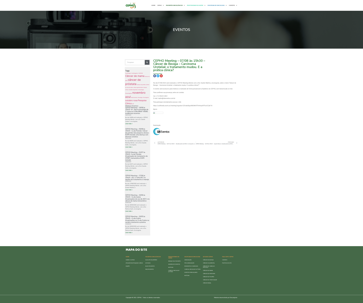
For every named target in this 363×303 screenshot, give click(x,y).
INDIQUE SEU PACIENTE (174, 261)
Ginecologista (128, 93)
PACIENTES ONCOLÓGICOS (153, 257)
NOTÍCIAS (170, 267)
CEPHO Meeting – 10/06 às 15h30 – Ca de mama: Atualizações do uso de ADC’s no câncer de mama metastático (137, 198)
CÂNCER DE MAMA (208, 270)
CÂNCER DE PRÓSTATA (209, 274)
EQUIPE (128, 266)
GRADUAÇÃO (188, 260)
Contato (232, 5)
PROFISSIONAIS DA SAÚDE (173, 257)
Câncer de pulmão (141, 84)
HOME (127, 257)
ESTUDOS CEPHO (208, 257)
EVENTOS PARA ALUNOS (190, 272)
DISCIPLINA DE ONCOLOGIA (192, 257)
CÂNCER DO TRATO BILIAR (210, 280)
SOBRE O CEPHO (130, 260)
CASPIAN (140, 73)
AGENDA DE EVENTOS (174, 264)
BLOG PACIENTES (150, 266)
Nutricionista (134, 97)
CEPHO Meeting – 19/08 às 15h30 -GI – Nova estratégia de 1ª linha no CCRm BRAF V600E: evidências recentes (136, 110)
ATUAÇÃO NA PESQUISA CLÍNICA (134, 263)
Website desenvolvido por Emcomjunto (225, 297)
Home (153, 5)
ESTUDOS (147, 263)
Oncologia (140, 97)
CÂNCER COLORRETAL (209, 263)
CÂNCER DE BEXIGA (208, 260)
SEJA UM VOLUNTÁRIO (151, 260)
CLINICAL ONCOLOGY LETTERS (173, 271)
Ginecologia (141, 89)
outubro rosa (131, 100)
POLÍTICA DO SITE (227, 263)
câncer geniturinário (138, 87)
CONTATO (224, 260)
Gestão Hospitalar (133, 89)
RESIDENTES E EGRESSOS (191, 266)
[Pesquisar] (147, 62)
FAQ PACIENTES (149, 269)
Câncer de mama (134, 75)
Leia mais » (129, 124)
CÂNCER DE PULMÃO (208, 277)
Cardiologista (134, 73)
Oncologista (146, 97)
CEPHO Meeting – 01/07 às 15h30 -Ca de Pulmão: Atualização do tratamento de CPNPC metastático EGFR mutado (136, 156)
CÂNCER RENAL (207, 283)
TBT (133, 103)
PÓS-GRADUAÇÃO (189, 263)
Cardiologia (128, 73)
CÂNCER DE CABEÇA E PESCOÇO (209, 266)
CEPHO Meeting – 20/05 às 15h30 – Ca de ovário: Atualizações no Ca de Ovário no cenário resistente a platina (137, 219)
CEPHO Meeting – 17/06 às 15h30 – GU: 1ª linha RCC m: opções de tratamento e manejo (137, 178)
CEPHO (159, 5)
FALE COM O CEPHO (227, 257)
